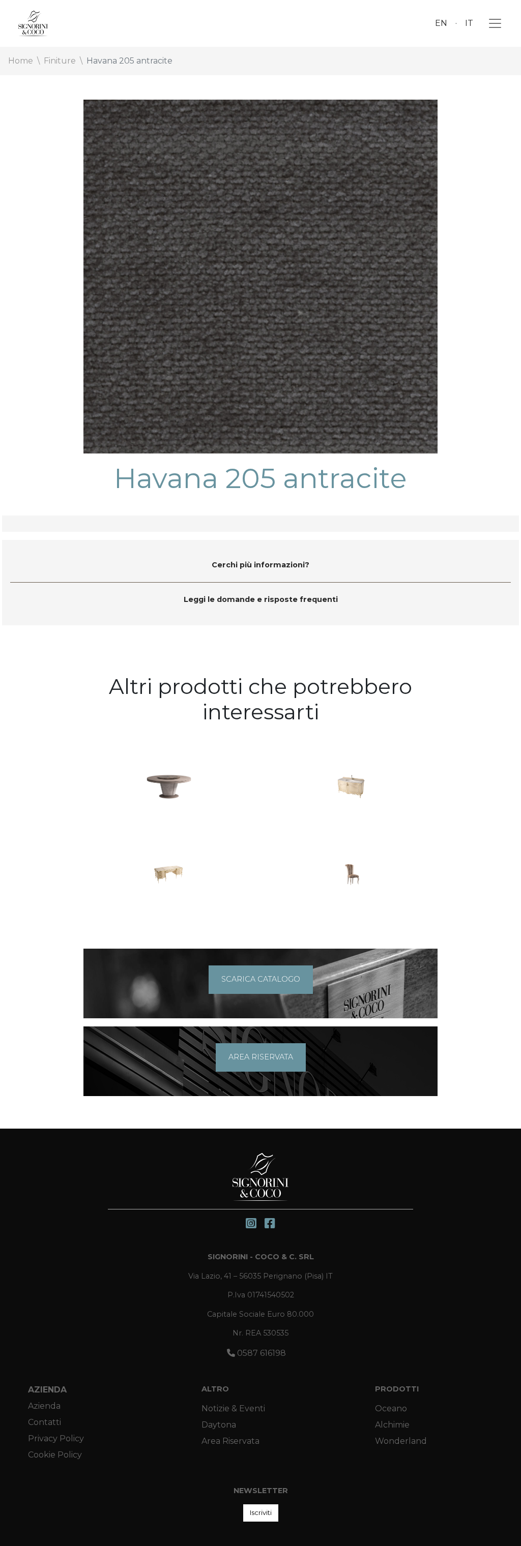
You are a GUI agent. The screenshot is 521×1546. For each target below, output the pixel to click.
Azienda (47, 1390)
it (469, 23)
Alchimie (392, 1425)
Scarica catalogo (260, 979)
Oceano (391, 1408)
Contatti (44, 1422)
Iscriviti (261, 1512)
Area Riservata (230, 1441)
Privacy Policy (56, 1438)
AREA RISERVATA (260, 1057)
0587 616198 (260, 1353)
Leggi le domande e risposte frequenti (261, 599)
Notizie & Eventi (233, 1408)
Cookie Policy (55, 1455)
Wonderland (401, 1441)
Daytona (218, 1425)
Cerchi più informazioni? (260, 564)
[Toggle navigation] (492, 23)
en (441, 23)
